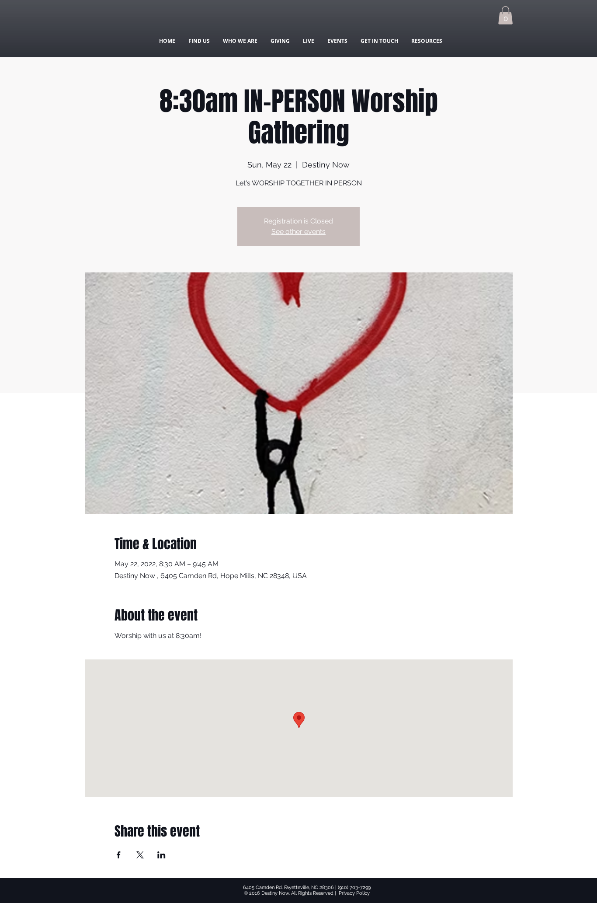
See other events (298, 231)
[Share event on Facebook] (119, 854)
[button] (505, 15)
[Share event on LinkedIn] (161, 854)
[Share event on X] (140, 854)
